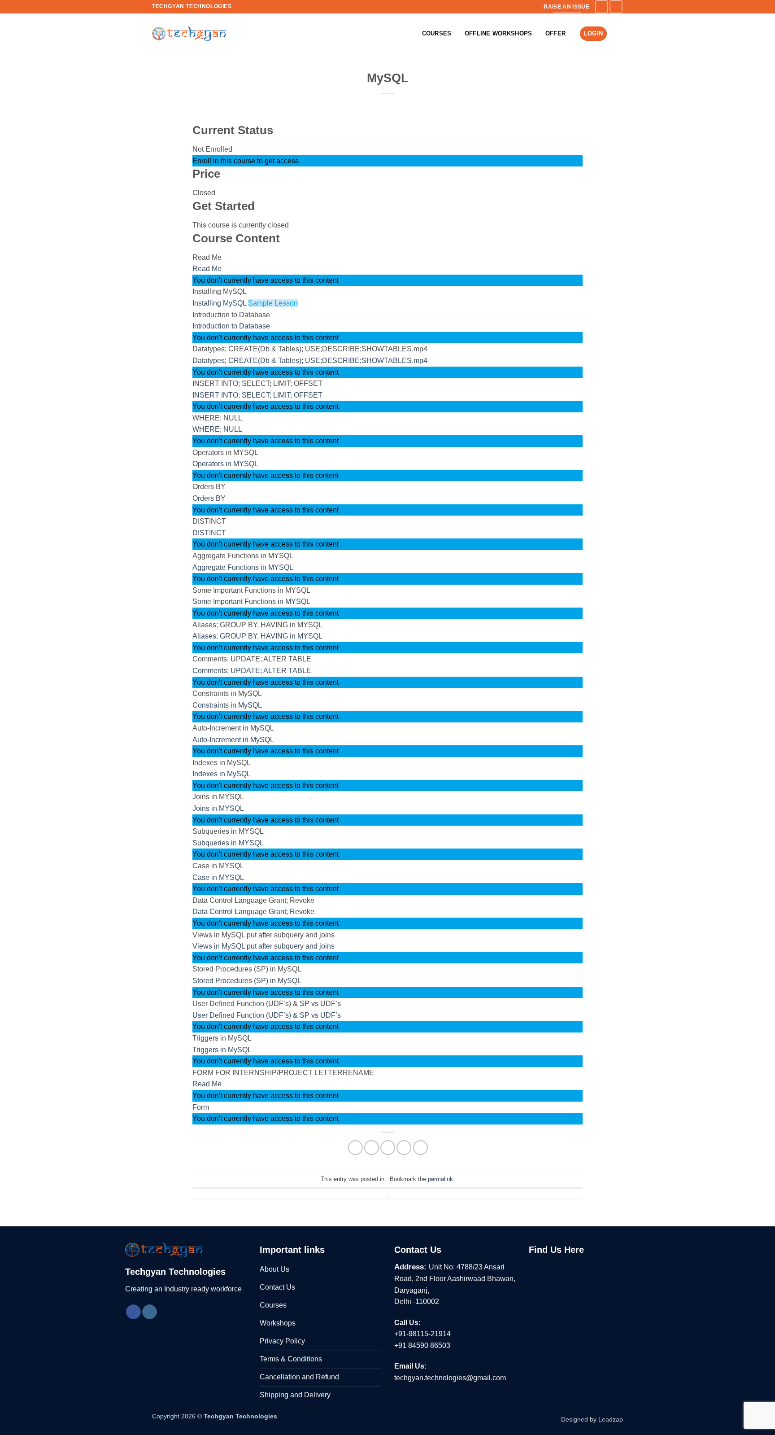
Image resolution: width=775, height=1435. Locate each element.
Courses (437, 33)
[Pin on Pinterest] (403, 1147)
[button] (618, 34)
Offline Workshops (498, 33)
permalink (440, 1179)
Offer (555, 33)
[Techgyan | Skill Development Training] (189, 33)
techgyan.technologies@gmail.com (450, 1378)
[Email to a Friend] (387, 1147)
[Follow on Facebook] (601, 6)
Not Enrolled (212, 149)
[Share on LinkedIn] (420, 1147)
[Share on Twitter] (371, 1147)
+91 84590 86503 (422, 1345)
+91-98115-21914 (422, 1334)
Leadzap (610, 1419)
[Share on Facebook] (355, 1147)
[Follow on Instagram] (616, 6)
